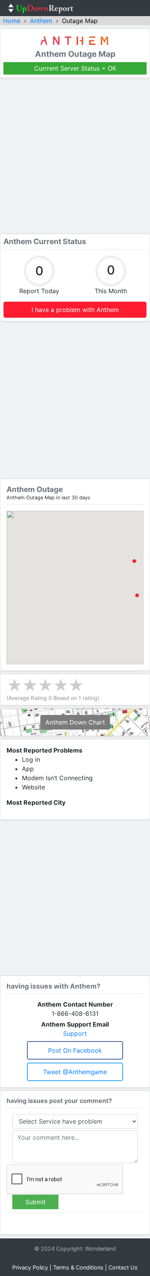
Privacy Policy (30, 1267)
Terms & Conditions (78, 1267)
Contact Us (123, 1267)
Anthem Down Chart (75, 722)
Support (75, 1033)
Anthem (41, 21)
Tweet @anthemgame (75, 1072)
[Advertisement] (75, 156)
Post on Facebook (75, 1050)
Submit (35, 1202)
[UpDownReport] (40, 8)
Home (11, 21)
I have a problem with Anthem (75, 310)
